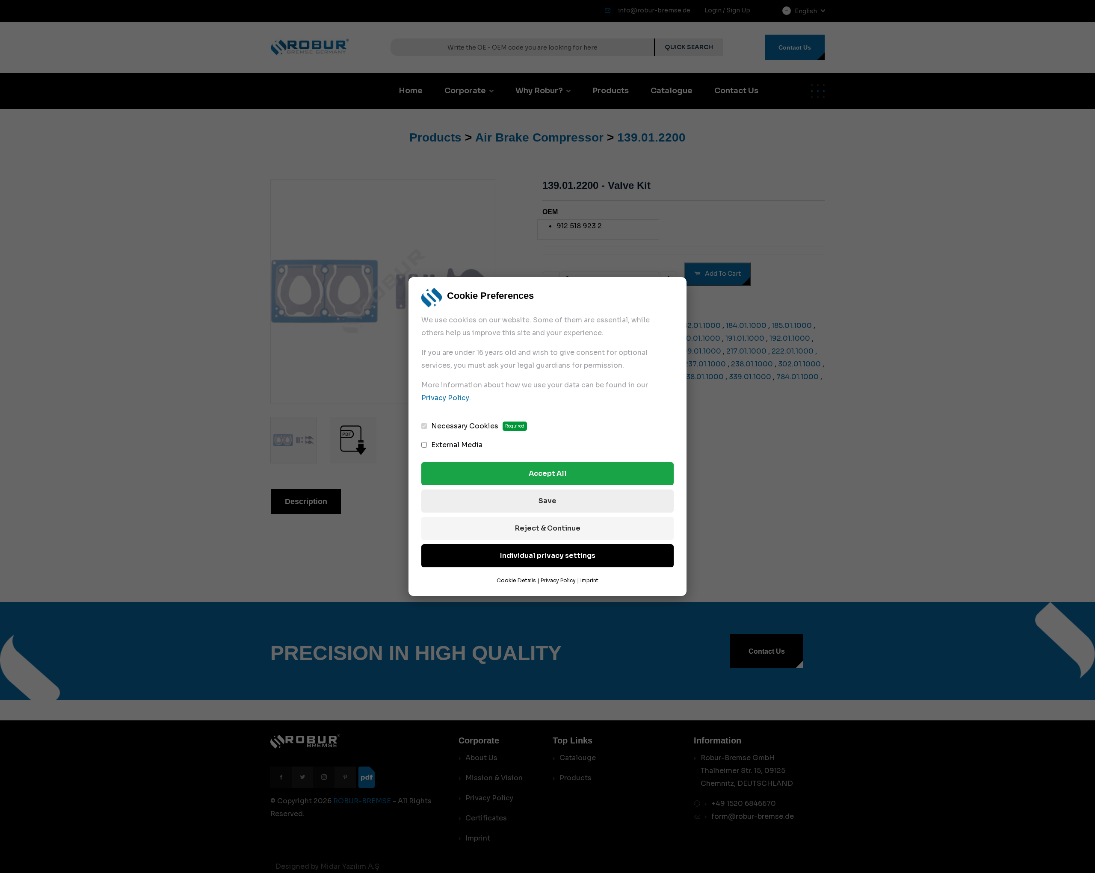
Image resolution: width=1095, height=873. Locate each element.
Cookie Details (516, 580)
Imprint (589, 580)
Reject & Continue (547, 528)
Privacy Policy (445, 397)
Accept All (548, 473)
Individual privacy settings (547, 555)
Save (547, 500)
